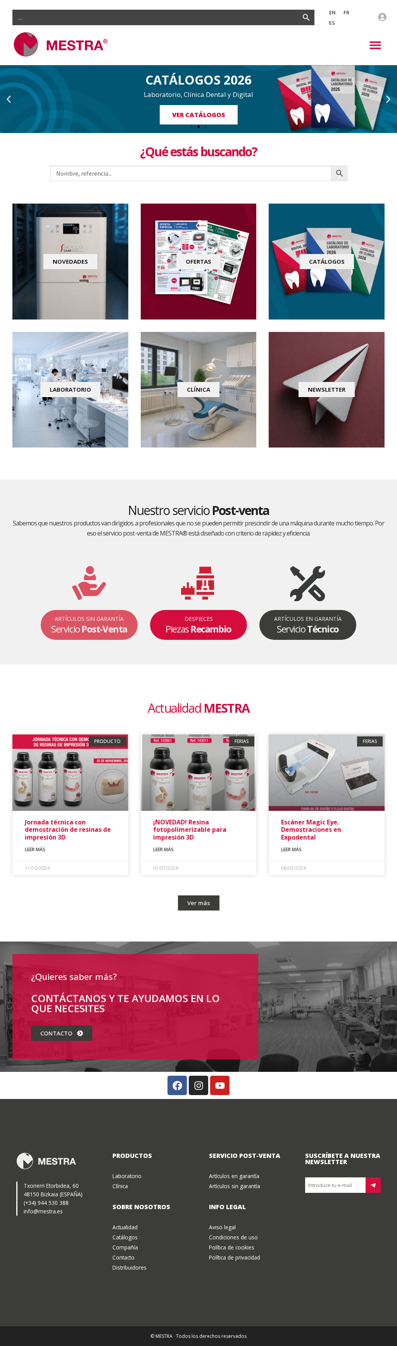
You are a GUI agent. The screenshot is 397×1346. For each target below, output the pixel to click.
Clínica (120, 1186)
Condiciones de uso (233, 1237)
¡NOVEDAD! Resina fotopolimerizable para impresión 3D (189, 829)
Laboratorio (127, 1176)
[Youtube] (220, 1085)
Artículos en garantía (234, 1176)
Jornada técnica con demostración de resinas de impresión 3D (68, 829)
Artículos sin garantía (234, 1186)
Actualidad (125, 1227)
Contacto (123, 1257)
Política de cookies (231, 1247)
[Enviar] (373, 1185)
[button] (375, 45)
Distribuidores (129, 1267)
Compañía (125, 1247)
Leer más (35, 849)
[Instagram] (198, 1085)
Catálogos (125, 1237)
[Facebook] (177, 1085)
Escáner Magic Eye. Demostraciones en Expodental (311, 829)
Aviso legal (222, 1227)
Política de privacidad (234, 1257)
